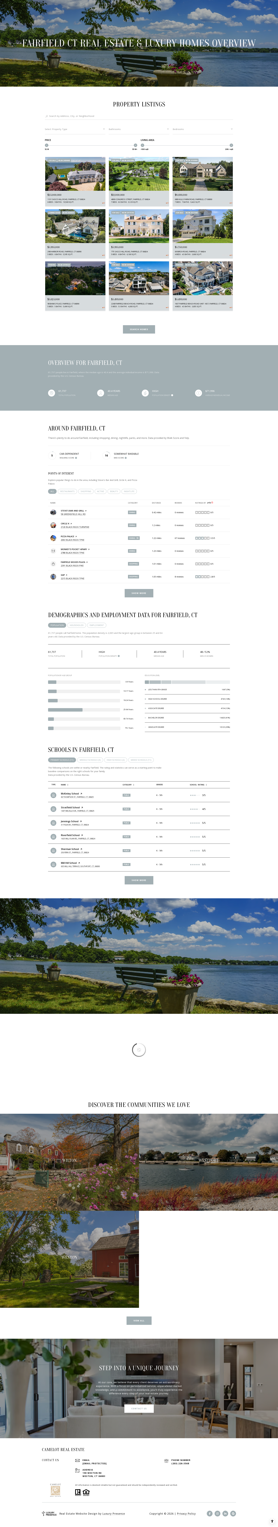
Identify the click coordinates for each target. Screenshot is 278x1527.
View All (139, 1320)
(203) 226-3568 (180, 1463)
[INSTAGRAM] (217, 1513)
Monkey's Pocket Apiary (74, 549)
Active (101, 491)
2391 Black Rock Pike (72, 565)
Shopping (87, 491)
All (54, 491)
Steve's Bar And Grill (72, 510)
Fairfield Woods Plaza (73, 562)
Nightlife (130, 491)
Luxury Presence (113, 1513)
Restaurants (68, 491)
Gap (63, 575)
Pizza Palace (67, 536)
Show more (139, 593)
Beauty (115, 491)
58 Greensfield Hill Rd (73, 514)
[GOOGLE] (233, 1513)
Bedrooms (178, 129)
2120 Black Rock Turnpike (75, 527)
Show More (139, 880)
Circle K (65, 523)
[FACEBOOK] (210, 1513)
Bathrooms (115, 129)
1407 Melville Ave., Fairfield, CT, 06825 (77, 811)
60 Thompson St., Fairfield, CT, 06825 (77, 797)
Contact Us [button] (139, 1408)
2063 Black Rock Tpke (72, 539)
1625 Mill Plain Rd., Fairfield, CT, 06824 (78, 838)
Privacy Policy (186, 1513)
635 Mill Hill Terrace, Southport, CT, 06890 (80, 866)
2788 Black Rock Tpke (72, 552)
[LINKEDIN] (225, 1513)
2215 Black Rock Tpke (72, 578)
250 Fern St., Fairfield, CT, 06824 (75, 852)
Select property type (56, 129)
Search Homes (139, 329)
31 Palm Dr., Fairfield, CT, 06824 (75, 824)
